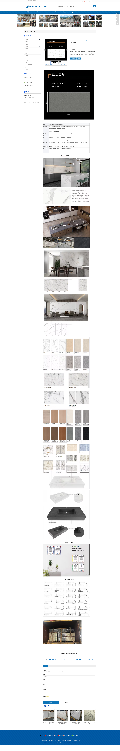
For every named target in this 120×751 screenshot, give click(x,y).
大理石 (27, 39)
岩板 (34, 31)
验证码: (44, 696)
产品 (43, 12)
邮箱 (79, 58)
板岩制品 (27, 48)
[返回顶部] (117, 23)
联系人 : (45, 674)
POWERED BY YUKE (69, 742)
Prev (45, 50)
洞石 (26, 57)
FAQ (72, 12)
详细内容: (45, 689)
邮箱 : (44, 684)
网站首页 (28, 12)
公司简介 (36, 12)
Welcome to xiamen (29, 85)
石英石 (27, 44)
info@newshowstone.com (62, 6)
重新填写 (67, 702)
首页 (27, 31)
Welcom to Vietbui (28, 77)
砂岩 (26, 62)
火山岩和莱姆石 (29, 64)
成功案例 (50, 12)
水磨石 (27, 55)
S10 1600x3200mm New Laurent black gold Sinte (84, 659)
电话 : (44, 679)
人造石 (27, 46)
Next (67, 50)
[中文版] (86, 1)
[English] (92, 1)
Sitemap (74, 742)
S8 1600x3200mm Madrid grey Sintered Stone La (58, 659)
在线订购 (65, 12)
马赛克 (27, 69)
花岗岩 (27, 41)
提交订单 (51, 702)
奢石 (26, 53)
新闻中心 (57, 12)
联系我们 (78, 12)
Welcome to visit (28, 82)
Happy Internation (28, 87)
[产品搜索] (94, 6)
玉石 (26, 67)
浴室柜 (27, 60)
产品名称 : (45, 670)
